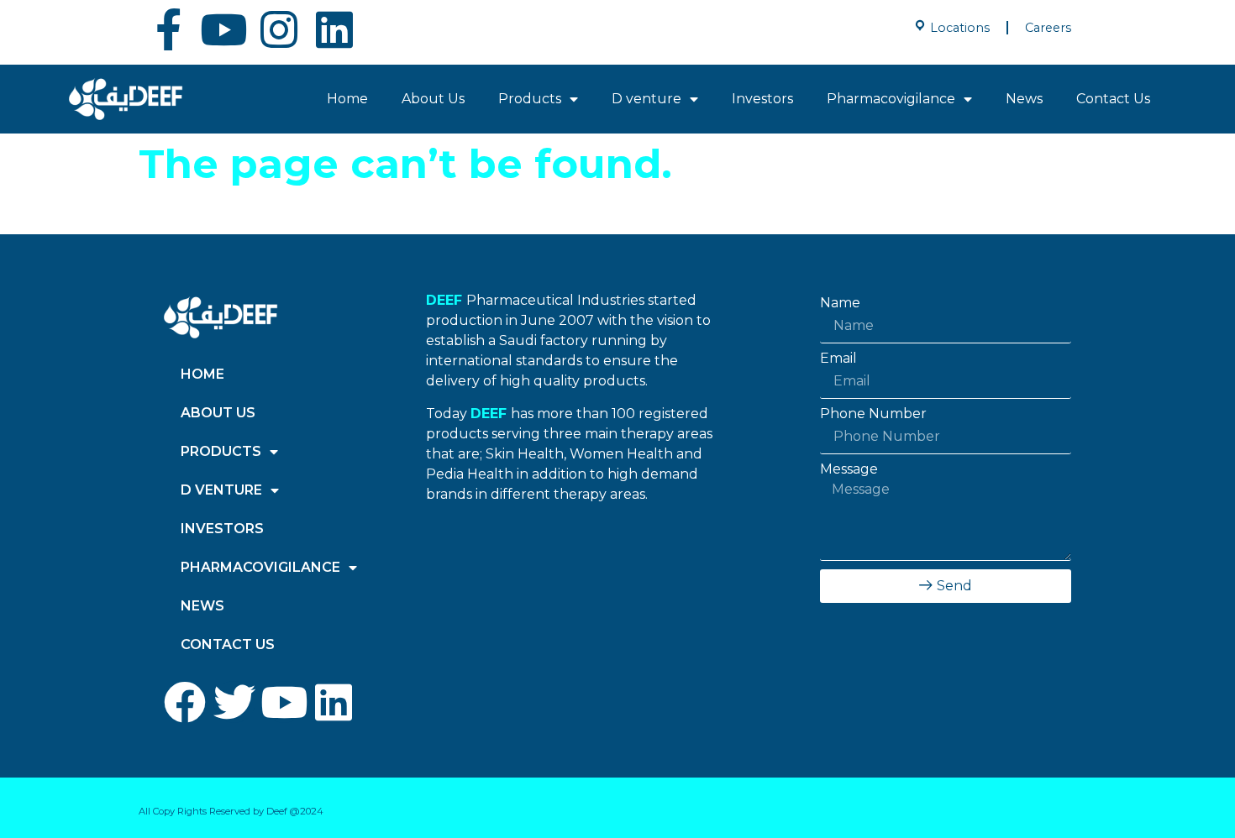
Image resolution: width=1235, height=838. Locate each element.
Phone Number (873, 414)
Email (838, 358)
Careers (1048, 27)
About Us (433, 99)
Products (529, 99)
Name (840, 303)
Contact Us (1113, 99)
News (1024, 99)
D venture (646, 99)
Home (347, 99)
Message (849, 469)
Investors (762, 99)
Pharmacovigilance (891, 99)
